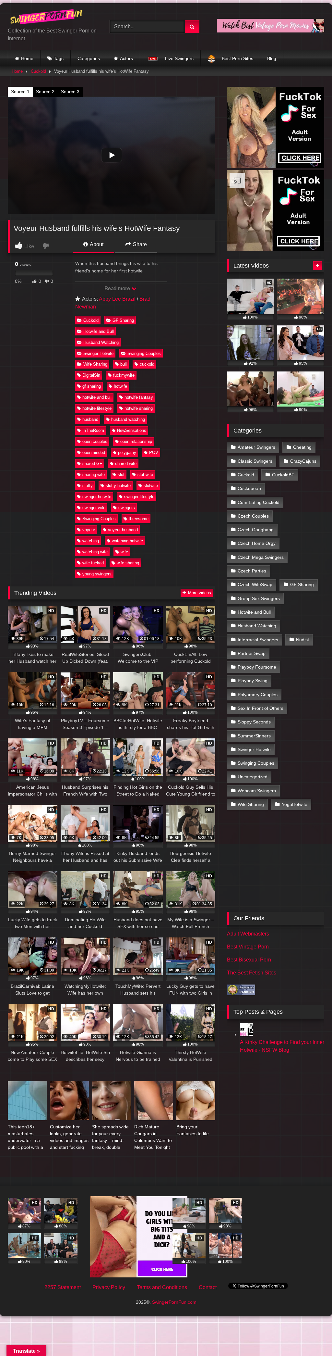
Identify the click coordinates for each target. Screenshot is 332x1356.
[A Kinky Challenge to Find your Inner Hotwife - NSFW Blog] (246, 1034)
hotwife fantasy (138, 397)
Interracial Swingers (258, 639)
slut (121, 474)
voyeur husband (123, 529)
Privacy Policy (108, 1287)
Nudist (302, 639)
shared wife (125, 463)
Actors (126, 58)
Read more (117, 288)
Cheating (302, 447)
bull (123, 364)
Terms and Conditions (162, 1287)
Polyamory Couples (258, 694)
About (96, 244)
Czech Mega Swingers (261, 557)
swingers (126, 507)
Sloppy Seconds (254, 721)
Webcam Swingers (257, 790)
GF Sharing (123, 320)
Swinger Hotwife (98, 353)
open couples (94, 441)
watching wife (95, 551)
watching (90, 540)
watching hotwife (127, 540)
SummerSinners (254, 735)
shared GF (92, 463)
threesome (138, 518)
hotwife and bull (97, 397)
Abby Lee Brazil (117, 299)
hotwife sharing (138, 408)
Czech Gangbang (256, 529)
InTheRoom (93, 430)
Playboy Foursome (257, 667)
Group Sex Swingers (259, 598)
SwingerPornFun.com (174, 1302)
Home (27, 58)
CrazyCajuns (303, 461)
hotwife (120, 386)
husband (90, 419)
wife (124, 551)
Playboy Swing (252, 680)
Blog (271, 58)
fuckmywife (124, 375)
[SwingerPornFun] (51, 17)
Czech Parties (252, 570)
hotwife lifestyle (97, 408)
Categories (88, 58)
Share (139, 244)
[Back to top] (312, 1336)
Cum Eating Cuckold (258, 502)
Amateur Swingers (256, 447)
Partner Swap (252, 653)
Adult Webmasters (248, 933)
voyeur (88, 529)
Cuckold (38, 71)
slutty (87, 485)
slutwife (151, 485)
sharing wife (93, 474)
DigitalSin (91, 375)
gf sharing (91, 386)
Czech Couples (253, 516)
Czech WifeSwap (255, 584)
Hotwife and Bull (98, 331)
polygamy (127, 452)
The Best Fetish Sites (251, 972)
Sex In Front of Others (260, 708)
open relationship (136, 441)
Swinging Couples (144, 353)
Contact (208, 1287)
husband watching (128, 419)
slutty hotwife (118, 485)
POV (153, 452)
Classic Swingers (255, 461)
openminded (93, 452)
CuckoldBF (283, 474)
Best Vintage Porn (248, 946)
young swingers (97, 573)
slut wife (145, 474)
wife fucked (93, 562)
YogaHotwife (294, 804)
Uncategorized (252, 776)
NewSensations (131, 430)
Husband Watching (101, 342)
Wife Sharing (95, 364)
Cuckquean (249, 488)
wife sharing (128, 562)
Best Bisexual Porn (249, 959)
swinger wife (93, 507)
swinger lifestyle (139, 496)
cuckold (147, 364)
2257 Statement (62, 1287)
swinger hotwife (96, 496)
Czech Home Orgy (257, 543)
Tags (59, 58)
